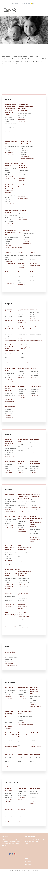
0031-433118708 (21, 797)
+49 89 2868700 (8, 509)
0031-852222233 (33, 801)
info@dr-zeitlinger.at (22, 286)
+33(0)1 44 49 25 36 (9, 456)
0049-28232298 (21, 529)
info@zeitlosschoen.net (10, 263)
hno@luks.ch (21, 750)
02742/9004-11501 (9, 223)
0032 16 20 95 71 (21, 377)
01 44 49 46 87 (33, 472)
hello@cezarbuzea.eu (9, 401)
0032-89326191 (24, 359)
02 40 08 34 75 (33, 448)
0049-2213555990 (9, 525)
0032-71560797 (33, 338)
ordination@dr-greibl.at (27, 243)
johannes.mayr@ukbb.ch (35, 706)
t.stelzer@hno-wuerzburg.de (11, 626)
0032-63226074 (8, 399)
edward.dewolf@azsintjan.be (24, 397)
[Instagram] (12, 854)
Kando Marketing (35, 870)
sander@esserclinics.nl (10, 821)
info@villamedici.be (22, 322)
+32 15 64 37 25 (21, 320)
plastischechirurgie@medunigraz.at (12, 154)
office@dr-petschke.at (9, 205)
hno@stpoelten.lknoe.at (10, 225)
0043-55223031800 (9, 176)
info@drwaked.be (9, 322)
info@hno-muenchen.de (10, 511)
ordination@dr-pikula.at (35, 285)
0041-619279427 (21, 722)
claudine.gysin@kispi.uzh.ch (11, 746)
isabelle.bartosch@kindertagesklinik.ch (26, 724)
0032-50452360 (21, 395)
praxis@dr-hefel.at (22, 180)
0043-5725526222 (9, 131)
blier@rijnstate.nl (8, 801)
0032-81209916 (8, 379)
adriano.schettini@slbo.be (10, 381)
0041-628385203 (34, 744)
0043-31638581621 (9, 152)
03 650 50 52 (33, 377)
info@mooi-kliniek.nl (22, 799)
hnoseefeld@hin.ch (9, 698)
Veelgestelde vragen (28, 861)
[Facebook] (10, 854)
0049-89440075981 (34, 537)
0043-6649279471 (21, 263)
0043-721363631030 (22, 196)
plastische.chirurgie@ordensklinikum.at (13, 247)
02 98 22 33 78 (8, 470)
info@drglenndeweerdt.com (36, 379)
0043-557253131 (22, 178)
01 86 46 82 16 (21, 472)
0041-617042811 (33, 704)
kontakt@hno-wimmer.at (10, 283)
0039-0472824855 (9, 663)
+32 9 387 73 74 (34, 395)
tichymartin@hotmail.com (23, 586)
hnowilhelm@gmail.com (36, 509)
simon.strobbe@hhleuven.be (24, 379)
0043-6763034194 (21, 284)
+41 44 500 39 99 (9, 696)
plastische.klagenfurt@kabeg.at (27, 158)
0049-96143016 (21, 584)
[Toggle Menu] (45, 10)
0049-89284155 (8, 560)
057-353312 (7, 338)
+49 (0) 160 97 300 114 (36, 507)
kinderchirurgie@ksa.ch (36, 746)
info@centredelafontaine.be (36, 340)
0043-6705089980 (9, 281)
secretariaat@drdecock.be (10, 340)
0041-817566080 (8, 726)
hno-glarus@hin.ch (9, 766)
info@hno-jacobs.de (22, 531)
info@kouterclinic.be (34, 320)
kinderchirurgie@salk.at (10, 135)
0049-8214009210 (9, 584)
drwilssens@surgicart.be (26, 361)
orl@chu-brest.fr (8, 472)
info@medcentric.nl (22, 821)
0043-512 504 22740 (9, 203)
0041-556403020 (8, 763)
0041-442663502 (8, 744)
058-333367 (20, 338)
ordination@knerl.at (23, 221)
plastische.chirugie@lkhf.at (10, 178)
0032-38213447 (8, 359)
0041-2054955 (21, 747)
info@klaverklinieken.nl (35, 803)
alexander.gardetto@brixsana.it (11, 665)
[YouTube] (14, 854)
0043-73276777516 (9, 245)
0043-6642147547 (23, 219)
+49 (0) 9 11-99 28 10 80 (23, 507)
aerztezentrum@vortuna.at (23, 198)
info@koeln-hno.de (9, 527)
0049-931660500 (8, 624)
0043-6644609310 (26, 241)
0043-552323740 (33, 282)
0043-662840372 (9, 261)
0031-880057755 (8, 799)
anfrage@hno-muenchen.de (23, 561)
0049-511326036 (21, 604)
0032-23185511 (8, 415)
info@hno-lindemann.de (24, 629)
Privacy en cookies (28, 864)
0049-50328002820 (23, 627)
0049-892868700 (21, 558)
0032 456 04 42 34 (9, 320)
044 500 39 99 (21, 696)
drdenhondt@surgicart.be (26, 363)
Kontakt (26, 843)
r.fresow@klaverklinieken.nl (36, 805)
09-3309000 (32, 318)
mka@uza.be (8, 362)
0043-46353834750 (25, 156)
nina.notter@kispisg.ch (10, 728)
